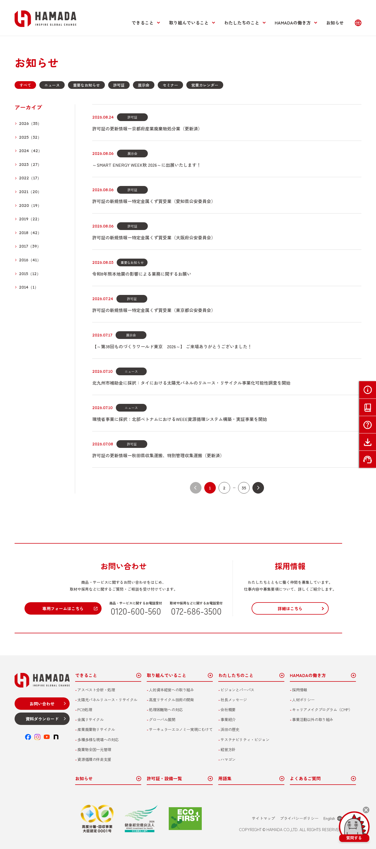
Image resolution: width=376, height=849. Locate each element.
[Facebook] (28, 737)
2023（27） (30, 164)
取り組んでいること (189, 22)
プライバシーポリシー (299, 818)
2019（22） (30, 219)
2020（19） (30, 205)
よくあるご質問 (305, 779)
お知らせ (335, 22)
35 (244, 488)
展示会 (143, 85)
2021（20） (30, 192)
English (329, 818)
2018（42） (30, 233)
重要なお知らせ (86, 85)
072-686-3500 (196, 611)
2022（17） (30, 178)
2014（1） (29, 287)
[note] (56, 737)
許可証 (119, 85)
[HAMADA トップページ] (45, 18)
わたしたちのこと (241, 22)
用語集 (224, 779)
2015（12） (30, 274)
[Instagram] (37, 737)
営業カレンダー (204, 85)
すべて (25, 85)
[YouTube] (47, 737)
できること (143, 22)
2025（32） (30, 137)
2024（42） (30, 151)
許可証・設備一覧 (164, 779)
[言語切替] (358, 23)
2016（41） (30, 260)
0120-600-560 (136, 611)
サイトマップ (263, 818)
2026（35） (30, 123)
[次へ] (258, 488)
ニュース (52, 85)
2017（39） (30, 246)
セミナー (170, 85)
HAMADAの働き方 (293, 22)
